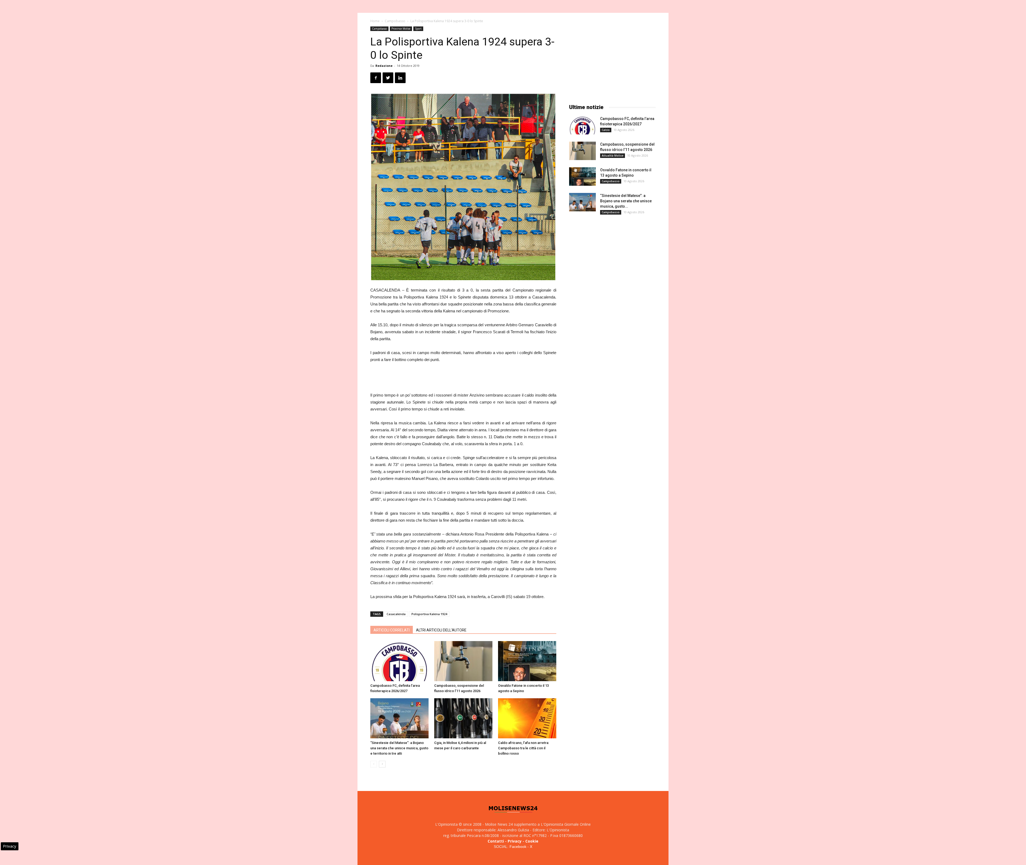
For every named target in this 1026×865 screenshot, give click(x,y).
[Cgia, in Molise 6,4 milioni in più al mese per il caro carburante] (463, 718)
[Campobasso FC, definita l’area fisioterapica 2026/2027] (399, 661)
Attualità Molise (612, 155)
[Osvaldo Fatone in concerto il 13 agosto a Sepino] (527, 661)
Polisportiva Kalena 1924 (429, 614)
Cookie (531, 841)
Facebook (518, 846)
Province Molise (400, 28)
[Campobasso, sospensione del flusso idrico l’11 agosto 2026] (463, 661)
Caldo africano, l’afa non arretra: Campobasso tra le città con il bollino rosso (523, 748)
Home (375, 21)
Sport (418, 28)
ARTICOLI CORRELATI (392, 630)
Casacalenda (396, 614)
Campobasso (395, 21)
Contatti (496, 841)
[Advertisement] (463, 378)
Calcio (606, 130)
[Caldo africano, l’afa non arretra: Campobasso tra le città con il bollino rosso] (527, 718)
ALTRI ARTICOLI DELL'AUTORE (441, 630)
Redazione (383, 66)
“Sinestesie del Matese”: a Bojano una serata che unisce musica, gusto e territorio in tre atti (399, 748)
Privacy (515, 841)
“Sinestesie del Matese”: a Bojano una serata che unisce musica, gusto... (626, 200)
